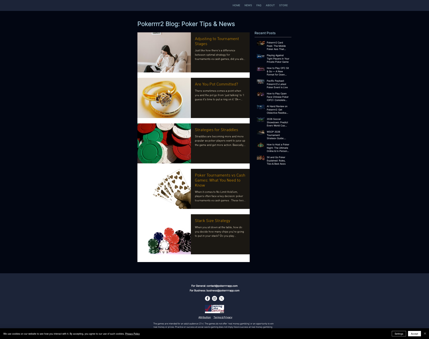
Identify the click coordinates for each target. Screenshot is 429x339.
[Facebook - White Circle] (207, 298)
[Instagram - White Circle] (214, 298)
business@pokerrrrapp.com (222, 290)
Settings (399, 333)
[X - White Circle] (221, 298)
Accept (414, 333)
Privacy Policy (132, 333)
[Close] (425, 333)
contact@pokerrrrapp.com (222, 285)
